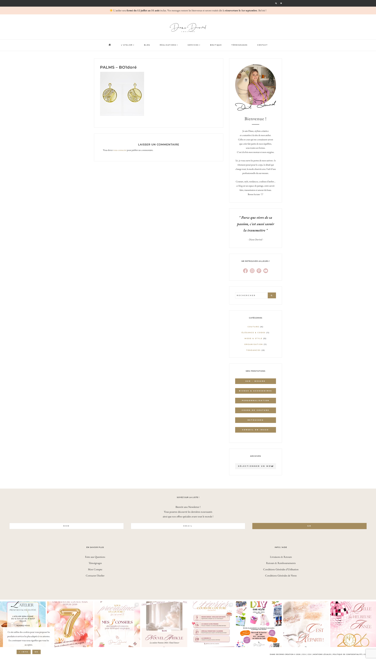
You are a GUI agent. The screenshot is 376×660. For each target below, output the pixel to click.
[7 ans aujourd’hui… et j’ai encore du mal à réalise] (70, 624)
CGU (304, 654)
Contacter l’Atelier (95, 575)
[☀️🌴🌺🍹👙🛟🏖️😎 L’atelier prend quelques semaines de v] (23, 624)
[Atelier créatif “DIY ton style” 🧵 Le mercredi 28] (259, 624)
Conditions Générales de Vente (281, 575)
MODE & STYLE (253, 338)
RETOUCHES (256, 420)
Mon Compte (95, 569)
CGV (309, 654)
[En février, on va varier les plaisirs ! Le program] (211, 624)
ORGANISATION (253, 344)
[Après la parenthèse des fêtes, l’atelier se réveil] (306, 624)
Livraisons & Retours (281, 556)
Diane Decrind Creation (188, 27)
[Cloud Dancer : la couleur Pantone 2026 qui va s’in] (164, 624)
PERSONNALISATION (255, 400)
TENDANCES (253, 350)
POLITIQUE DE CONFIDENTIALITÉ (347, 654)
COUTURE (253, 327)
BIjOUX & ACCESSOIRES (255, 391)
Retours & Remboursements (281, 563)
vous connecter (119, 150)
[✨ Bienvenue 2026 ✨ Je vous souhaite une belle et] (353, 624)
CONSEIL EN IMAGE (255, 430)
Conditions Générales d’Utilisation (281, 569)
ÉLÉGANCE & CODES (254, 333)
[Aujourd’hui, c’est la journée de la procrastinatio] (117, 624)
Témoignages (95, 563)
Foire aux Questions (95, 556)
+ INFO (23, 652)
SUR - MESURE (256, 381)
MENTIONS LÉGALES (322, 654)
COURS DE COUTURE (255, 410)
